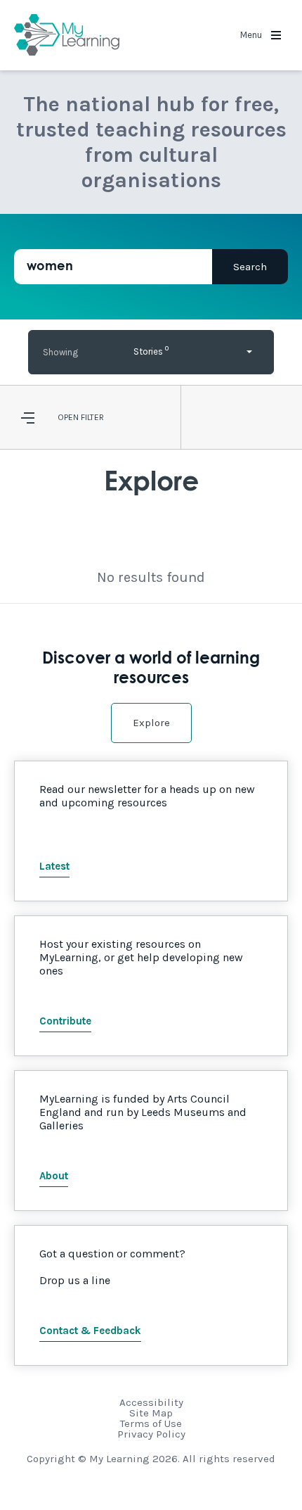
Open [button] (68, 417)
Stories (151, 350)
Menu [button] (252, 35)
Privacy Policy (151, 1434)
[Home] (66, 35)
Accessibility (151, 1402)
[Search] (250, 266)
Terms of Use (151, 1423)
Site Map (151, 1413)
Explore (151, 722)
